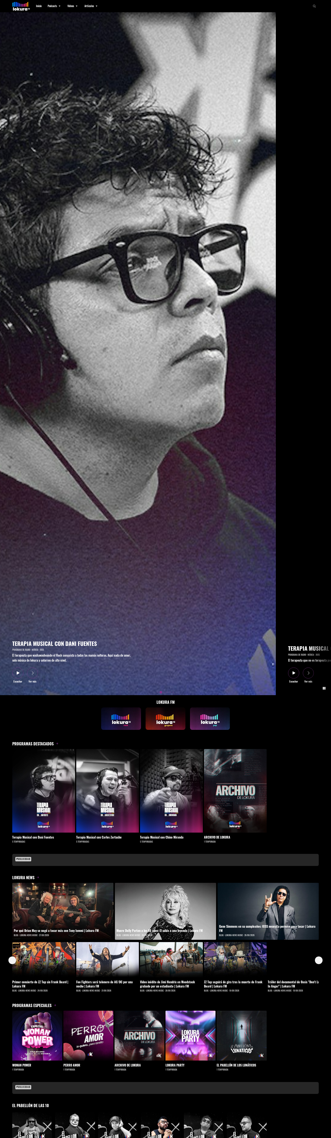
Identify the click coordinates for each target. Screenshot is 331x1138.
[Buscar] (314, 6)
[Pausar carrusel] (324, 688)
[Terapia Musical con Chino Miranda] (171, 791)
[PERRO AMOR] (88, 1036)
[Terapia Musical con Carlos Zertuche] (107, 791)
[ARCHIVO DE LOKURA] (235, 791)
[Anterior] (12, 960)
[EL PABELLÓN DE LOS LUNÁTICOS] (242, 1036)
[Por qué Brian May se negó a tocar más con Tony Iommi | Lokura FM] (62, 911)
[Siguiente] (319, 960)
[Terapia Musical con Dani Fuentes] (43, 791)
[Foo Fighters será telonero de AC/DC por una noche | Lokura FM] (107, 959)
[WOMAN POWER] (37, 1036)
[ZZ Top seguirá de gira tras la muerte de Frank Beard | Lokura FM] (235, 959)
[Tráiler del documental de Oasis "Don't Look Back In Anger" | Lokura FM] (299, 959)
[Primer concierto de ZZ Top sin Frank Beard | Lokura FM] (43, 959)
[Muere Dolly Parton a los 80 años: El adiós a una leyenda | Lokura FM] (165, 911)
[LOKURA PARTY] (190, 1036)
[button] (54, 6)
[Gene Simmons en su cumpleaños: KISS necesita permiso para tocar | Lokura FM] (268, 911)
